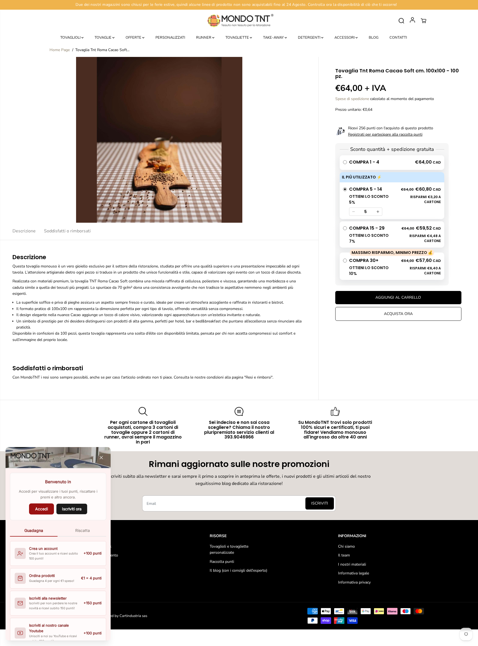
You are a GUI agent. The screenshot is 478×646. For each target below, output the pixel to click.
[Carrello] (423, 21)
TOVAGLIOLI (70, 37)
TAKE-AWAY (274, 37)
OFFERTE (134, 37)
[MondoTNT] (239, 20)
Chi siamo (346, 546)
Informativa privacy (354, 582)
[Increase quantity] (378, 212)
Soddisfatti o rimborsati (67, 231)
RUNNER (204, 37)
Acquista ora (398, 313)
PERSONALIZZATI (170, 37)
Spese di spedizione (352, 98)
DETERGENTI (309, 37)
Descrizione (24, 231)
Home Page (60, 49)
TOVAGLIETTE (237, 37)
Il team (344, 555)
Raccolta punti (222, 561)
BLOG (373, 37)
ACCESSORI (344, 37)
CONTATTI (398, 37)
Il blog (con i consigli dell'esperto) (238, 570)
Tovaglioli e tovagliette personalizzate (229, 549)
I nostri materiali (352, 564)
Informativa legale (353, 573)
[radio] (392, 162)
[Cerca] (401, 21)
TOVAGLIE (103, 37)
